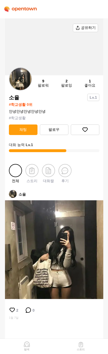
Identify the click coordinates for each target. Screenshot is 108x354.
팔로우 (54, 129)
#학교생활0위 (21, 104)
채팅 (23, 129)
